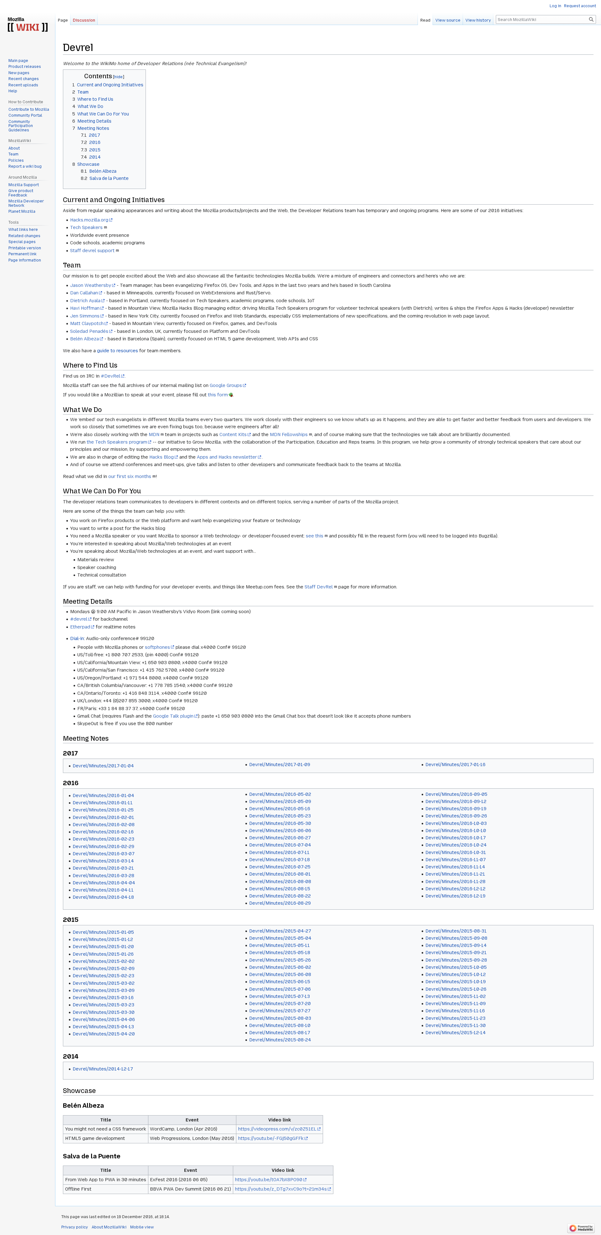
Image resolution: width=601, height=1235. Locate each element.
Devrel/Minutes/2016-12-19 (455, 895)
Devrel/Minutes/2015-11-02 (455, 996)
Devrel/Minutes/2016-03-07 (104, 853)
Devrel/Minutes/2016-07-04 (280, 844)
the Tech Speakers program (117, 442)
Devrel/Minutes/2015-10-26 (455, 989)
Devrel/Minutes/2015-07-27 (280, 1010)
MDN (154, 434)
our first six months (129, 476)
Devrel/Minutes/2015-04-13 (103, 1026)
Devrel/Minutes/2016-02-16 (103, 831)
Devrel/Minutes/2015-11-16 (455, 1010)
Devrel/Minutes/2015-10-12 (455, 974)
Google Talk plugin (173, 716)
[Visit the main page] (28, 25)
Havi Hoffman (85, 308)
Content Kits (233, 434)
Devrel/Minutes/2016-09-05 (456, 794)
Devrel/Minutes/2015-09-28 (456, 960)
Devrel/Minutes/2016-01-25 (103, 809)
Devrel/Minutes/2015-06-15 (279, 981)
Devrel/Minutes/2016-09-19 (455, 808)
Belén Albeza (84, 339)
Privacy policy (74, 1227)
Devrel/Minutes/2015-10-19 (455, 981)
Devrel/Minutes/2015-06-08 (280, 974)
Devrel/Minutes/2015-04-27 (280, 930)
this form (218, 395)
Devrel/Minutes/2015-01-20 (103, 946)
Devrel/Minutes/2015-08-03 (280, 1018)
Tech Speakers (86, 227)
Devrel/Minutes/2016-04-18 (103, 897)
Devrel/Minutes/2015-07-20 (280, 1003)
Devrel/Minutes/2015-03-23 (103, 1004)
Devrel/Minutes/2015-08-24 (280, 1039)
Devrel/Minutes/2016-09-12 (455, 801)
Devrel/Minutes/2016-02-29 (103, 846)
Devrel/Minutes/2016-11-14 (455, 866)
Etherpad (80, 627)
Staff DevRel (319, 587)
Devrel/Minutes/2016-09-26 (456, 815)
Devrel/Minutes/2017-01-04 (103, 765)
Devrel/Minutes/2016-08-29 (280, 903)
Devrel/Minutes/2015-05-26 (280, 960)
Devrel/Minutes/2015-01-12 (103, 939)
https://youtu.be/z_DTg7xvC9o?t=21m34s (281, 1189)
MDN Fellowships (289, 434)
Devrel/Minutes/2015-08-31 (456, 930)
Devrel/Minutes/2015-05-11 (279, 945)
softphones (157, 647)
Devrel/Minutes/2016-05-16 (279, 808)
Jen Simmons (85, 316)
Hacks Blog (161, 457)
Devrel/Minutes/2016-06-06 (280, 830)
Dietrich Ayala (85, 300)
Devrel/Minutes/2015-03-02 (104, 983)
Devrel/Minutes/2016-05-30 (280, 823)
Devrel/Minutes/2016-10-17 (455, 837)
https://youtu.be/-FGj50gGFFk (271, 1138)
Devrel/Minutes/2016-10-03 (456, 823)
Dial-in (77, 638)
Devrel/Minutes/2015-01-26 (103, 954)
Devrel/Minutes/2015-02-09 (104, 968)
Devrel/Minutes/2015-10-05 (456, 967)
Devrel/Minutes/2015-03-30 (104, 1012)
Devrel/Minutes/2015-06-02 (280, 967)
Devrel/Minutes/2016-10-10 (455, 830)
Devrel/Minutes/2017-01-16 (455, 764)
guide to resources (117, 350)
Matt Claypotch (87, 323)
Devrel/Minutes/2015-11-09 (455, 1003)
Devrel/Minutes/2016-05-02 (280, 794)
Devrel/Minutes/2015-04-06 (104, 1019)
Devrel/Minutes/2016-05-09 (280, 801)
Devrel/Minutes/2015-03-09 (104, 990)
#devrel (78, 619)
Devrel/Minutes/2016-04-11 (103, 889)
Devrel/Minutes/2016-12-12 (455, 888)
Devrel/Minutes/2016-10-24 (456, 844)
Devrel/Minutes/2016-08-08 (280, 881)
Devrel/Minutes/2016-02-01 (103, 817)
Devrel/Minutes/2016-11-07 (455, 859)
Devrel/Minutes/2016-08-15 (279, 888)
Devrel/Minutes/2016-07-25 (280, 866)
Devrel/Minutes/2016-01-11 (103, 802)
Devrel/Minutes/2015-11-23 (455, 1018)
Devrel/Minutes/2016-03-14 (103, 860)
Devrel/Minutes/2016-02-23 (103, 838)
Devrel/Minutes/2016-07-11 (279, 852)
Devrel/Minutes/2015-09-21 (456, 952)
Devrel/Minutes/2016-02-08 (104, 824)
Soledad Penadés (89, 331)
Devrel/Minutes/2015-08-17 (279, 1032)
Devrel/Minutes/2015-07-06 (280, 989)
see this (314, 536)
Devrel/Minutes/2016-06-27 (280, 837)
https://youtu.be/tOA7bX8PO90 (268, 1179)
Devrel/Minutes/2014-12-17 (103, 1068)
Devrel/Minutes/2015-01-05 (103, 932)
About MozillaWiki (109, 1227)
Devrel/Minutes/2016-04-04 (104, 882)
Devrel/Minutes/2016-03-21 (103, 868)
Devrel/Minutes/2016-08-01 (280, 874)
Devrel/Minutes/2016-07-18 (279, 859)
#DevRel (110, 376)
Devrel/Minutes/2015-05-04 (280, 938)
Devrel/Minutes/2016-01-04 (103, 795)
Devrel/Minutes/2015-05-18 (279, 952)
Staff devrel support (92, 250)
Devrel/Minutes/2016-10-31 (455, 852)
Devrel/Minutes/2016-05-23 (280, 815)
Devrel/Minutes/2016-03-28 (103, 875)
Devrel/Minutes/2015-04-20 (104, 1033)
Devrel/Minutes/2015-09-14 (456, 945)
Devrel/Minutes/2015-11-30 (455, 1025)
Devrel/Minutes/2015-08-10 (280, 1025)
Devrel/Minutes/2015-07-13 (279, 996)
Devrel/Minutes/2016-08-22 (280, 895)
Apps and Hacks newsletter (227, 457)
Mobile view (142, 1227)
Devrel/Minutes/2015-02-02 (104, 961)
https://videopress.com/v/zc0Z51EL (277, 1129)
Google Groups (226, 385)
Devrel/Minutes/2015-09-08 (456, 938)
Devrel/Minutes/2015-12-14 (455, 1032)
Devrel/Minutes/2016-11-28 (455, 881)
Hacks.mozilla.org (89, 220)
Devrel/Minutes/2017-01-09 (279, 764)
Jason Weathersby (90, 285)
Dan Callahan (84, 293)
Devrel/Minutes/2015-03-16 (103, 997)
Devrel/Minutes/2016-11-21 (455, 874)
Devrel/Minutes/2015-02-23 (103, 975)
